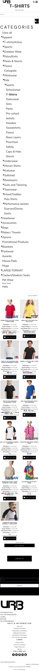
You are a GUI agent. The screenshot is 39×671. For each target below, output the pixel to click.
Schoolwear (13, 90)
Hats (5, 286)
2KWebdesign (35, 664)
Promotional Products (15, 242)
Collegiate (10, 71)
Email (1, 577)
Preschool (12, 142)
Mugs (5, 266)
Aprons (6, 237)
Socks (7, 213)
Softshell (9, 175)
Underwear (11, 161)
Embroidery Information (19, 631)
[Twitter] (16, 654)
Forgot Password (19, 647)
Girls (9, 104)
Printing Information (19, 628)
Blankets (7, 247)
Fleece (8, 66)
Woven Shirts (12, 166)
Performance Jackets (16, 204)
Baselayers (11, 180)
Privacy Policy (19, 642)
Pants (9, 109)
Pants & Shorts (13, 61)
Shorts (10, 156)
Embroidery (6, 324)
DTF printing (6, 330)
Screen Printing (6, 326)
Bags (5, 227)
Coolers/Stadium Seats (16, 275)
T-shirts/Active (13, 42)
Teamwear (10, 189)
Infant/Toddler (12, 194)
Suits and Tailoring (15, 185)
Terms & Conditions (19, 645)
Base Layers (13, 137)
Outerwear (12, 99)
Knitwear (9, 170)
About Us (19, 626)
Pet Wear (7, 280)
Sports (8, 47)
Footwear (8, 251)
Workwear (10, 75)
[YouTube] (25, 654)
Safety (10, 147)
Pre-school (12, 113)
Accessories (9, 223)
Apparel (7, 37)
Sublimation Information (19, 635)
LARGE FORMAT (12, 270)
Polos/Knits (11, 56)
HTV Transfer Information (19, 637)
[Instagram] (22, 654)
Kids (6, 80)
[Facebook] (13, 654)
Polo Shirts (10, 199)
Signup (19, 649)
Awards (7, 256)
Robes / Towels (11, 232)
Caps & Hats (13, 151)
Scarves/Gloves (13, 208)
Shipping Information (19, 633)
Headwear (8, 218)
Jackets (10, 118)
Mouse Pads (9, 261)
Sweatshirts (13, 128)
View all (7, 33)
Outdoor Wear (12, 52)
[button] (34, 2)
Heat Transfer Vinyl (6, 328)
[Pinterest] (19, 654)
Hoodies (11, 123)
